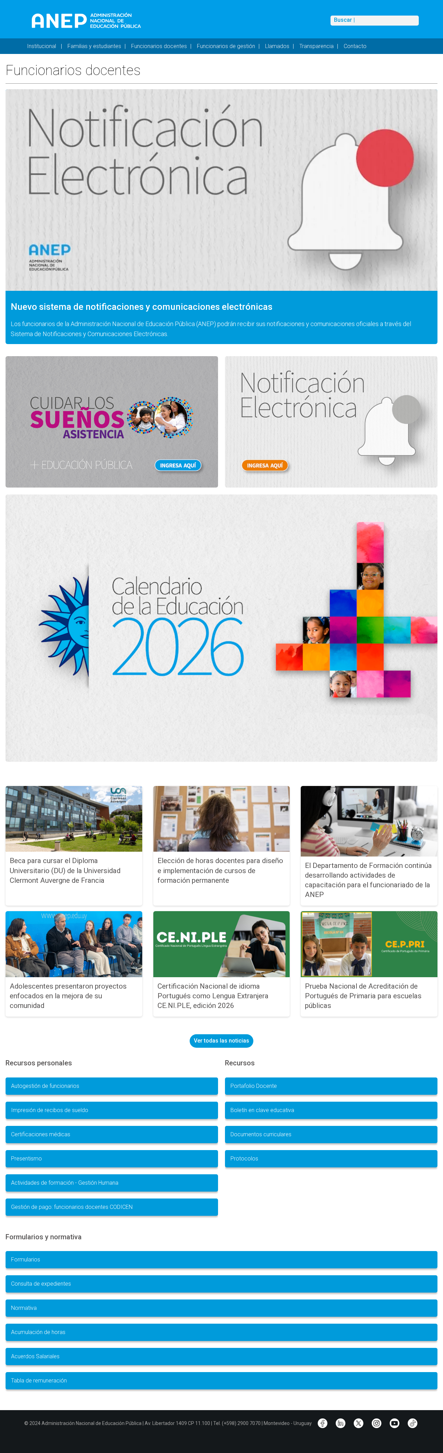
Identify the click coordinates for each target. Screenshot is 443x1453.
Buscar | (344, 20)
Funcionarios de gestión (226, 46)
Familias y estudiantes (94, 46)
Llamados (277, 46)
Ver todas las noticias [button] (221, 1040)
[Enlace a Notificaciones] (331, 422)
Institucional (42, 46)
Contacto (355, 46)
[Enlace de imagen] (86, 20)
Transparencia (316, 46)
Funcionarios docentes (159, 46)
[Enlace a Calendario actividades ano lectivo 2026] (221, 627)
